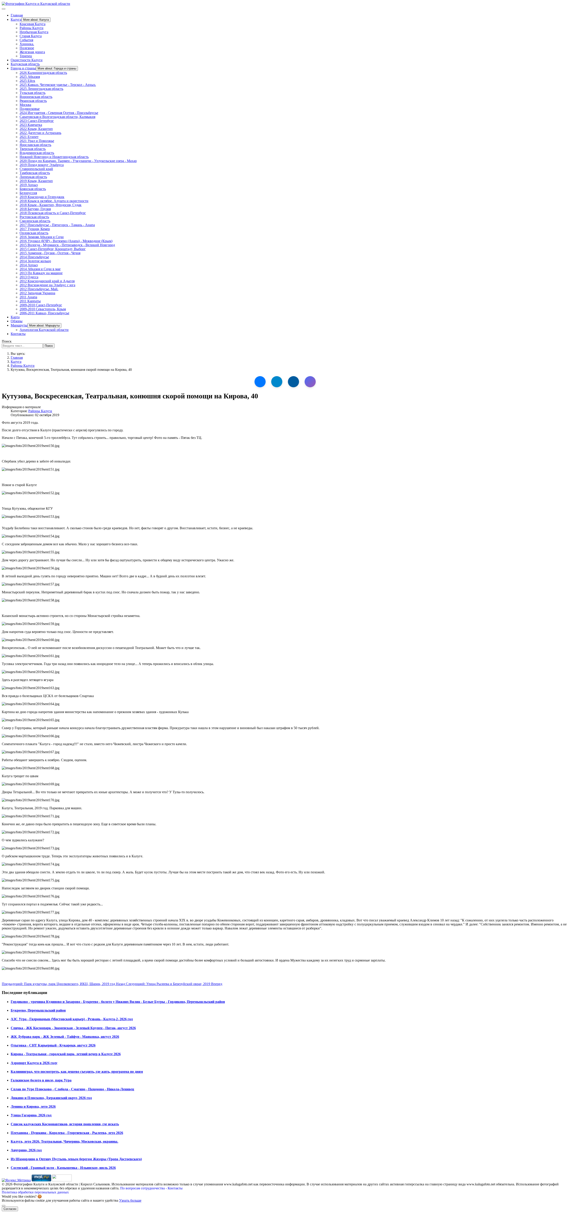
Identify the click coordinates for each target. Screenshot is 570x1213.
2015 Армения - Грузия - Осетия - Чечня (50, 253)
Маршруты (19, 325)
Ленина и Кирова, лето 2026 (33, 1106)
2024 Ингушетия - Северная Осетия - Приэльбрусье (59, 113)
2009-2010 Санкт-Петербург (41, 305)
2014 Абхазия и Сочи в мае (40, 269)
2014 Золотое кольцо (35, 261)
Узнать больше (130, 1200)
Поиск (7, 341)
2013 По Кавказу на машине (41, 273)
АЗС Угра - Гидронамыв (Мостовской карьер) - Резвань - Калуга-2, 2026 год (72, 1019)
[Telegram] (276, 381)
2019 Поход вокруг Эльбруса (42, 165)
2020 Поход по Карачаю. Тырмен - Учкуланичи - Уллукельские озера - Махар (78, 161)
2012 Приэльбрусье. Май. (39, 289)
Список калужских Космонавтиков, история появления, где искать (65, 1124)
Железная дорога (32, 52)
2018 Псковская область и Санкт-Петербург (53, 213)
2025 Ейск (27, 81)
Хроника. (27, 44)
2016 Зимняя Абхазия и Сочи (42, 237)
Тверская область (33, 149)
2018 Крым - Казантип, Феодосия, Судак (50, 205)
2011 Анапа (28, 297)
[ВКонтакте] (260, 381)
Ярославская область (35, 145)
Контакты (18, 334)
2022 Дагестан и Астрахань (40, 133)
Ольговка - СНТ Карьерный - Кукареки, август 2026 (53, 1045)
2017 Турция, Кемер (35, 229)
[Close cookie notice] (3, 1205)
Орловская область (34, 233)
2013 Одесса (29, 277)
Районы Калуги (31, 28)
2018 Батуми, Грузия (35, 209)
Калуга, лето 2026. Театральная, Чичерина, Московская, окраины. (64, 1141)
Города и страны (23, 68)
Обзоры (16, 321)
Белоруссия (28, 193)
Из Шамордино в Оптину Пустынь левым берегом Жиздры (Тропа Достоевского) (76, 1159)
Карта (15, 317)
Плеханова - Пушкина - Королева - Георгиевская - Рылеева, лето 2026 (67, 1133)
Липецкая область (33, 177)
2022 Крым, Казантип (36, 129)
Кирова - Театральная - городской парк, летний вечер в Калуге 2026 (66, 1054)
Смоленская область (35, 221)
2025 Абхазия (30, 77)
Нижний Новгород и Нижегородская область (54, 157)
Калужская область (25, 64)
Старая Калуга (31, 36)
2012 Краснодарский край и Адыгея (47, 281)
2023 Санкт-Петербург (37, 121)
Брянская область (33, 189)
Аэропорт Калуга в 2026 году (34, 1063)
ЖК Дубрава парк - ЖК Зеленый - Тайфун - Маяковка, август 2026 (65, 1037)
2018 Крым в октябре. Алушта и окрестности (54, 201)
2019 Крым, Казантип (36, 181)
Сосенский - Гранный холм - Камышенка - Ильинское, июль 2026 (63, 1168)
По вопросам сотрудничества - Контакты (151, 1188)
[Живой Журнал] (293, 381)
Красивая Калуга (32, 24)
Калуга (16, 19)
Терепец (26, 56)
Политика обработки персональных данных (35, 1192)
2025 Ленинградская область (41, 89)
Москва (25, 105)
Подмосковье (30, 109)
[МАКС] (310, 381)
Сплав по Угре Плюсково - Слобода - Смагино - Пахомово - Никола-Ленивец (72, 1089)
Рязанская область (33, 101)
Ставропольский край (36, 169)
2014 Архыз (29, 265)
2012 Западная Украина (37, 293)
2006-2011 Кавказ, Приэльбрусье (44, 313)
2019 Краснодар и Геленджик (42, 197)
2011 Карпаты (30, 301)
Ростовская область (34, 217)
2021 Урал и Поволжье (37, 141)
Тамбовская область (35, 173)
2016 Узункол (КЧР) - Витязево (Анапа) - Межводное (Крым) (66, 241)
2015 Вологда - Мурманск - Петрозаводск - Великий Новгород (67, 245)
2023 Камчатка (31, 125)
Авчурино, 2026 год (26, 1150)
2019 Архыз (29, 185)
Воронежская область (36, 97)
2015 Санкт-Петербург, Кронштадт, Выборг (53, 249)
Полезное (27, 48)
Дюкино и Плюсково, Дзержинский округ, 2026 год (51, 1098)
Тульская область (32, 93)
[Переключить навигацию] (3, 9)
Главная (17, 15)
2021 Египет (29, 137)
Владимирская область (37, 153)
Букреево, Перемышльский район (38, 1010)
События (26, 40)
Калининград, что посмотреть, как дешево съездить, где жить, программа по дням (77, 1071)
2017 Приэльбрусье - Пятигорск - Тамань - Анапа (57, 225)
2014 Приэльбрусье (34, 257)
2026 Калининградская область (43, 73)
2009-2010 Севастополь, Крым (43, 309)
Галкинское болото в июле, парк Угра (41, 1080)
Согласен (10, 1209)
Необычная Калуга (34, 32)
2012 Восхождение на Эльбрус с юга (47, 285)
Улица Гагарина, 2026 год (31, 1115)
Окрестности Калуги (27, 60)
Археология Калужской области (44, 330)
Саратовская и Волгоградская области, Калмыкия (57, 117)
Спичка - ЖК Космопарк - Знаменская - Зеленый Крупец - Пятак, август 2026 (73, 1028)
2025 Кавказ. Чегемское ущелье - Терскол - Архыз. (58, 85)
